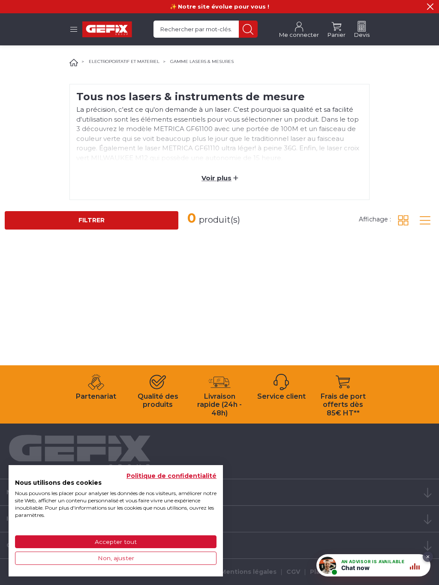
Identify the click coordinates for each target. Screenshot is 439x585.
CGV (293, 572)
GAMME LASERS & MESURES (202, 61)
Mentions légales (248, 572)
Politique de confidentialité (171, 475)
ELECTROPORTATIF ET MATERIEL (124, 61)
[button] (430, 6)
